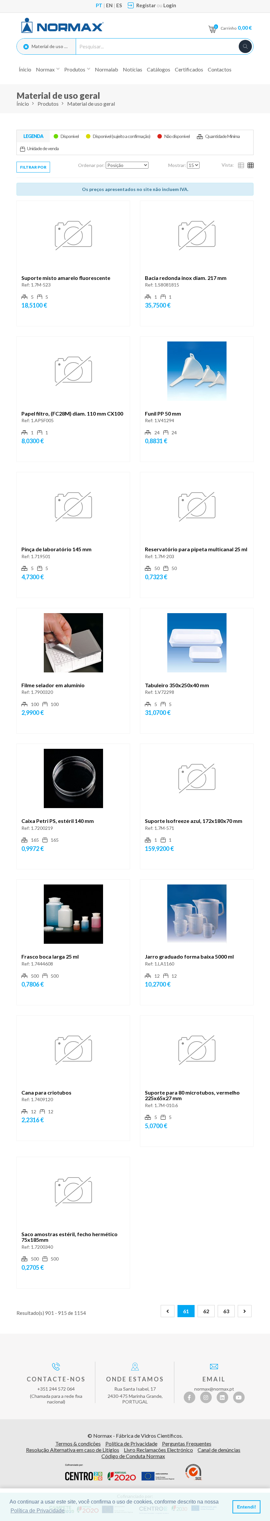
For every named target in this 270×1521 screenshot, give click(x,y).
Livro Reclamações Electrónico (158, 1450)
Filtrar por (33, 167)
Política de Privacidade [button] (38, 1510)
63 (226, 1311)
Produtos (48, 103)
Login (169, 5)
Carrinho (236, 27)
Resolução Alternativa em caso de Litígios (72, 1450)
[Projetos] (119, 1472)
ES (119, 5)
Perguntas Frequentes (186, 1443)
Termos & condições (78, 1443)
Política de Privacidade (131, 1443)
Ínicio (25, 69)
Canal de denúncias (219, 1450)
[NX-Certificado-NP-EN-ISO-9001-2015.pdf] (193, 1472)
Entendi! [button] (246, 1506)
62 (206, 1311)
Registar (146, 5)
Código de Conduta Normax (133, 1456)
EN (109, 5)
